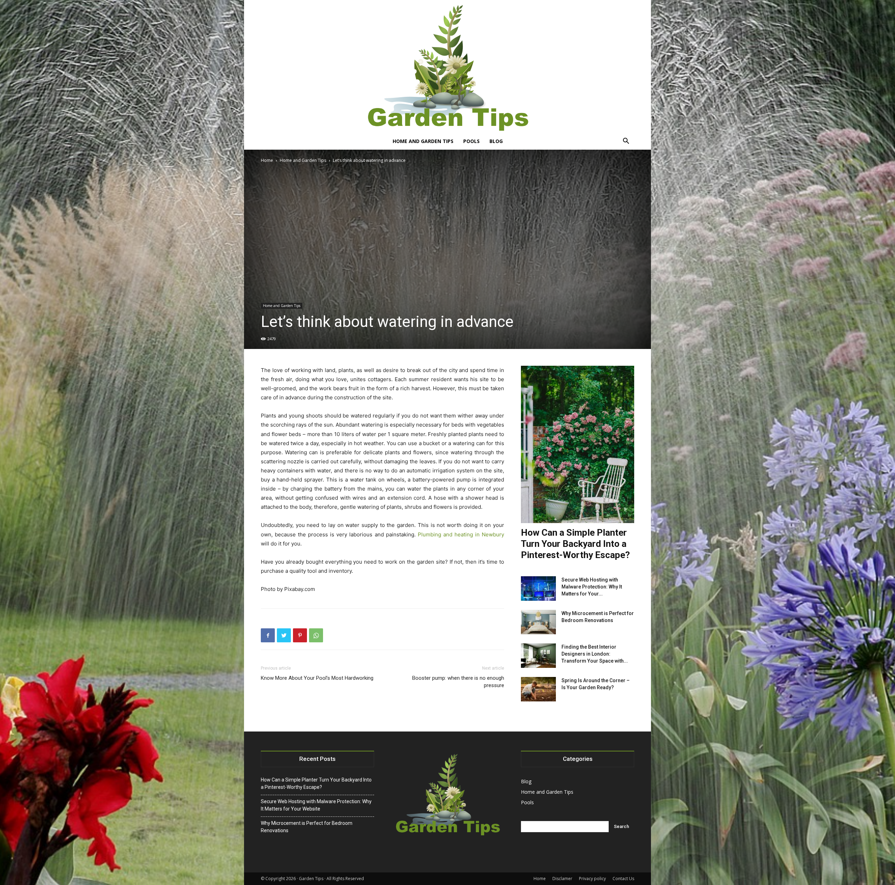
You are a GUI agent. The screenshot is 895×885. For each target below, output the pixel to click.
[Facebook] (268, 635)
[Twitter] (284, 635)
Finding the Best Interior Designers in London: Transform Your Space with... (594, 654)
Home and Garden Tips (423, 141)
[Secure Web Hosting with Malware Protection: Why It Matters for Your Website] (538, 588)
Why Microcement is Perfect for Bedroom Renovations (306, 826)
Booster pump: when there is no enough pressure (458, 681)
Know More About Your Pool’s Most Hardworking (317, 678)
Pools (471, 141)
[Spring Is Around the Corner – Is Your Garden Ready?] (538, 689)
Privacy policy (592, 879)
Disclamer (562, 879)
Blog (496, 141)
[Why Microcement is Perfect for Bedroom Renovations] (538, 622)
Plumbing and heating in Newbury (461, 534)
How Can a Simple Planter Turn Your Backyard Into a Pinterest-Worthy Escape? (575, 543)
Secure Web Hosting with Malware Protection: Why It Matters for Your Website (316, 805)
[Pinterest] (300, 635)
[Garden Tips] (447, 66)
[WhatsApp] (316, 635)
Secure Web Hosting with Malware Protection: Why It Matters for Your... (591, 587)
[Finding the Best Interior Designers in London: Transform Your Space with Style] (538, 655)
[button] (625, 141)
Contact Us (623, 879)
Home (267, 160)
